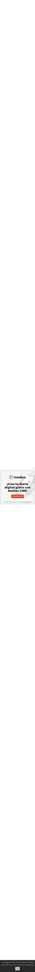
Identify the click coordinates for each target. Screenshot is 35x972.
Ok (17, 969)
